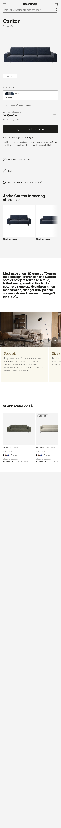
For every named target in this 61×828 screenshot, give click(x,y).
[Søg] (56, 10)
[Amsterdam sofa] (19, 429)
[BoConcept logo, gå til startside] (30, 4)
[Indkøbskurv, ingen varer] (56, 4)
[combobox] (30, 10)
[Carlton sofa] (19, 221)
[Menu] (4, 4)
